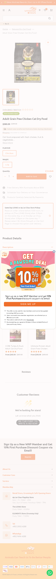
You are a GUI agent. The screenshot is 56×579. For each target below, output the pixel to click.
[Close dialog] (54, 251)
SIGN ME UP (28, 304)
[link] (28, 271)
